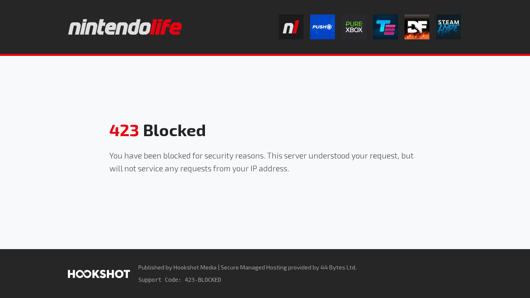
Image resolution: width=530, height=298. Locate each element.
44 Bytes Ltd (337, 267)
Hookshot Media (195, 267)
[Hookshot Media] (99, 273)
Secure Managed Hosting (254, 267)
